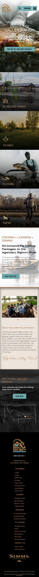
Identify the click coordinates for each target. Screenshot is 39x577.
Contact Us (20, 543)
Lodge (17, 472)
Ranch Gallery (19, 488)
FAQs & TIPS (19, 491)
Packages (20, 510)
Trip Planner (18, 537)
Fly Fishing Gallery (19, 539)
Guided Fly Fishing (20, 531)
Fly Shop (17, 480)
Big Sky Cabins (18, 501)
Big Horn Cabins (19, 503)
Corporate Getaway (19, 519)
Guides (16, 529)
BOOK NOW (27, 8)
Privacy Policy (30, 571)
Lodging (19, 495)
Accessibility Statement (11, 571)
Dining (17, 475)
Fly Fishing (20, 523)
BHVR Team (18, 478)
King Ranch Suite (19, 498)
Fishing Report (18, 534)
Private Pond (19, 483)
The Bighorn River (19, 526)
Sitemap (22, 571)
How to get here (20, 486)
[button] (34, 8)
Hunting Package (19, 516)
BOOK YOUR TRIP (10, 276)
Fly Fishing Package (20, 513)
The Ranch (20, 469)
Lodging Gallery (19, 506)
